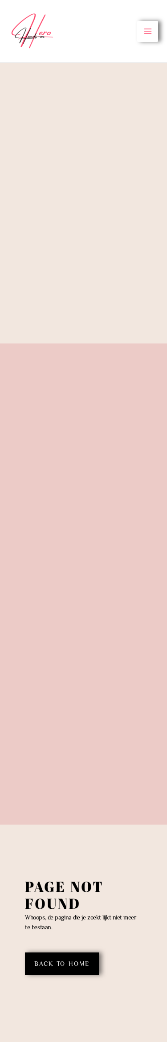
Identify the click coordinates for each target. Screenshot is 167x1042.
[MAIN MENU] (147, 31)
